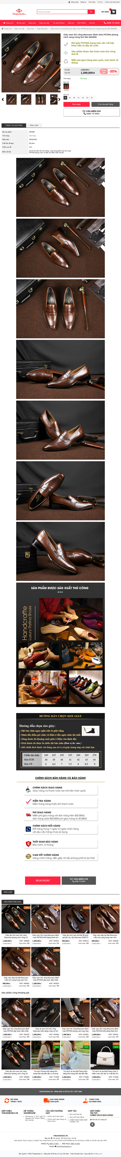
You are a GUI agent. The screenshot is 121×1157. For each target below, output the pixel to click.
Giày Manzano (42, 29)
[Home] (19, 12)
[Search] (91, 12)
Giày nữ (71, 23)
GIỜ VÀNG (81, 23)
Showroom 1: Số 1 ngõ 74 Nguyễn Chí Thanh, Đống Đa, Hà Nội (35, 1118)
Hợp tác (72, 1111)
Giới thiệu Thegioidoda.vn (10, 1112)
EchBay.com (97, 1154)
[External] (16, 925)
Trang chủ (9, 23)
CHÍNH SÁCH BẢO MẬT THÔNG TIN (79, 1121)
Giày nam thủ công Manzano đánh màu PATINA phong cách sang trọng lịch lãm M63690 (84, 29)
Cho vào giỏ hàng (105, 104)
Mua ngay (76, 104)
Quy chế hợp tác (76, 1114)
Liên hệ (92, 23)
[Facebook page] (92, 1124)
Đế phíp (32, 143)
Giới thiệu (92, 2)
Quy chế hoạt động (77, 1117)
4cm (30, 147)
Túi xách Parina (58, 23)
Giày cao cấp (44, 23)
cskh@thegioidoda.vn (64, 1146)
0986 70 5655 (113, 23)
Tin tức (100, 2)
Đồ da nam (21, 23)
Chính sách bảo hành (112, 2)
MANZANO (33, 139)
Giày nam (32, 23)
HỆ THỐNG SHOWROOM (29, 1112)
